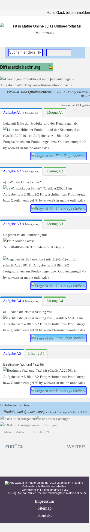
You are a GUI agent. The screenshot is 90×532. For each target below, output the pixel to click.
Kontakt (44, 515)
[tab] (21, 112)
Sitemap (44, 508)
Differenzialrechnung (20, 66)
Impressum (44, 501)
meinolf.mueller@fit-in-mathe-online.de (62, 493)
